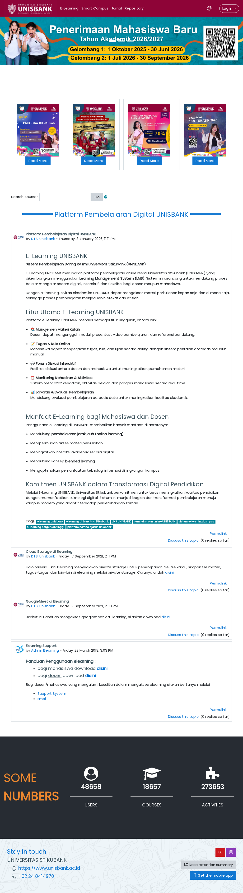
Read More (37, 160)
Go (97, 196)
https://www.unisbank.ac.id (49, 868)
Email (42, 698)
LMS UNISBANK (121, 522)
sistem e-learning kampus (196, 522)
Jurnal (116, 8)
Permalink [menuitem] (218, 533)
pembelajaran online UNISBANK (154, 522)
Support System (51, 693)
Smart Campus (94, 8)
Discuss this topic (184, 540)
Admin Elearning (45, 650)
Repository (134, 8)
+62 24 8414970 (36, 876)
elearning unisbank (50, 522)
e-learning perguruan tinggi (45, 527)
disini (169, 572)
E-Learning (69, 8)
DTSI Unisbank (43, 238)
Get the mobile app (215, 875)
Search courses (24, 196)
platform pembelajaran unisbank (89, 527)
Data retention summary (210, 864)
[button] (107, 197)
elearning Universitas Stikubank (87, 522)
